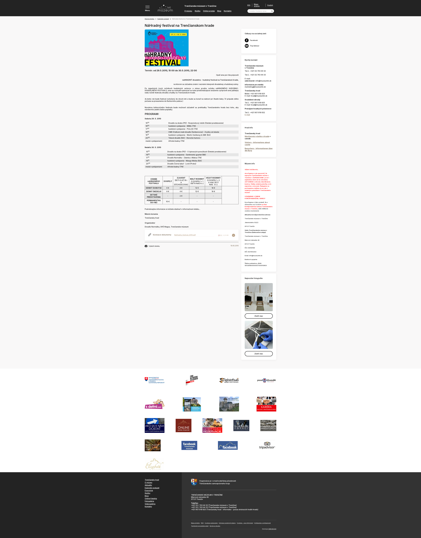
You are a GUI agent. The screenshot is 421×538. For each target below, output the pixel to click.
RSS (248, 5)
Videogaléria (150, 504)
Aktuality (148, 485)
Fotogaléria (149, 501)
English (270, 5)
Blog (219, 11)
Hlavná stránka (149, 19)
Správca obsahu (215, 526)
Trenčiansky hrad (152, 480)
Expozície (149, 490)
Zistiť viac (258, 316)
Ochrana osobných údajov (227, 523)
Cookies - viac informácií (245, 523)
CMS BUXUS (272, 529)
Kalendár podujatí (163, 19)
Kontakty (227, 11)
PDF (221, 235)
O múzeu (188, 11)
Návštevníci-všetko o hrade (257, 136)
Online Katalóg (151, 498)
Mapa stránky (257, 5)
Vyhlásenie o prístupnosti (262, 523)
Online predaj (209, 11)
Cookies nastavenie (211, 523)
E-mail (247, 115)
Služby (197, 11)
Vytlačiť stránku (154, 246)
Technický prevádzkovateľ (200, 526)
